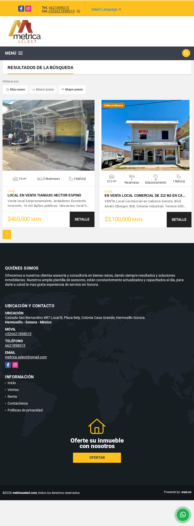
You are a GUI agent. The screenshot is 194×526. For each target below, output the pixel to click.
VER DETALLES (48, 135)
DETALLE (82, 219)
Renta (12, 396)
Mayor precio (73, 90)
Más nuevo (17, 90)
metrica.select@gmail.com (26, 357)
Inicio (12, 383)
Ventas (13, 390)
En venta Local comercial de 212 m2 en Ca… (145, 196)
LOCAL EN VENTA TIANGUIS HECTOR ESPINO (44, 195)
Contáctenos (18, 403)
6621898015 (59, 8)
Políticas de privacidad (25, 410)
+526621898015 (61, 11)
